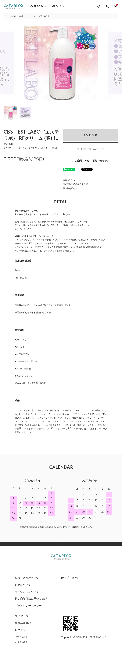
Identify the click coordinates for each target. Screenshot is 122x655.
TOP (7, 16)
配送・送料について (27, 578)
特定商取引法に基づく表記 (75, 184)
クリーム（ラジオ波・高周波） (38, 16)
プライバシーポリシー (28, 605)
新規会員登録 (23, 623)
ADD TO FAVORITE (92, 149)
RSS (64, 578)
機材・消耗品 (17, 16)
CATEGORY (36, 6)
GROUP (56, 6)
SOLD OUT (90, 135)
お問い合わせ (23, 642)
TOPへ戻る (61, 544)
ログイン (20, 630)
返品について (69, 180)
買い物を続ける (70, 188)
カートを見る (21, 636)
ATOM (74, 578)
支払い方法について (27, 592)
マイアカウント (24, 616)
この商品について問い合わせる (90, 160)
